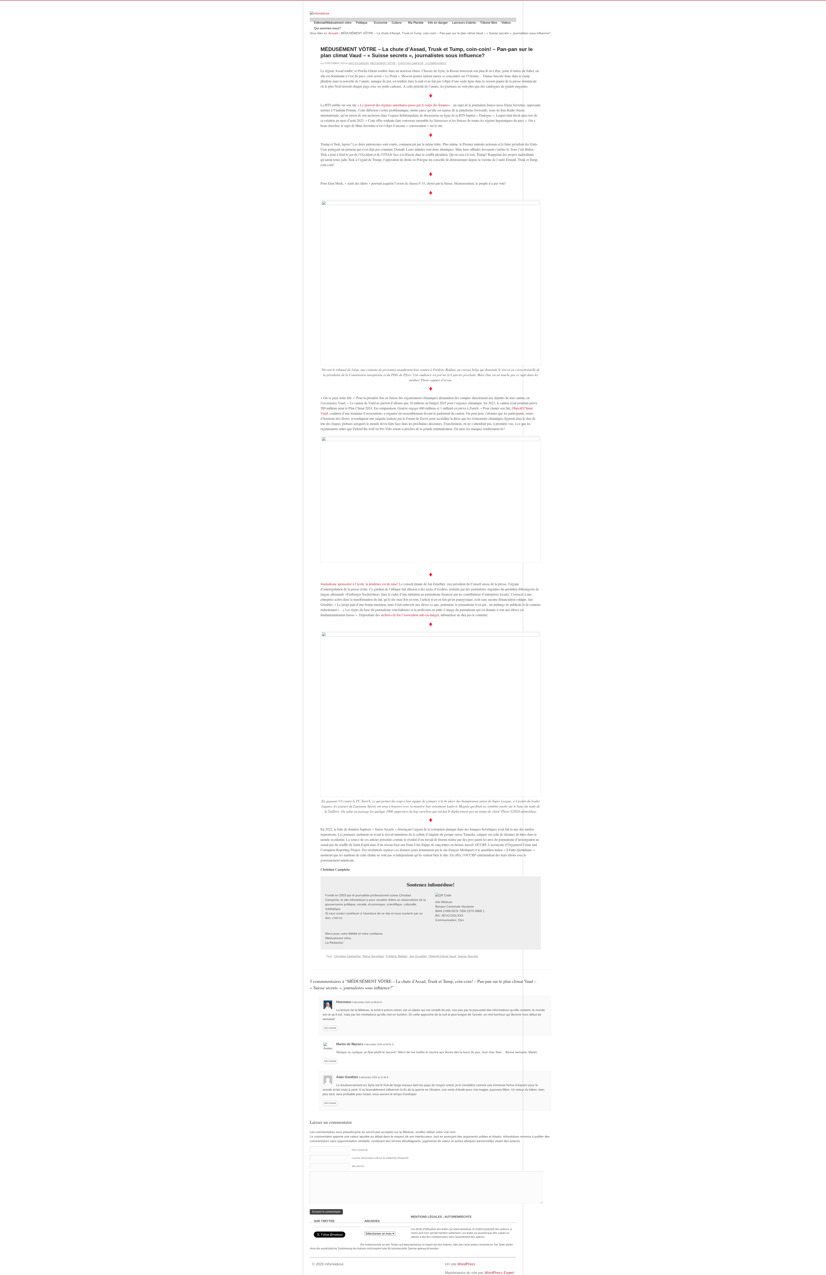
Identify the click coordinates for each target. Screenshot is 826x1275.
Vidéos (506, 22)
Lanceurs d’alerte (464, 22)
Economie (380, 22)
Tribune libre (488, 22)
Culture (396, 23)
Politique (360, 23)
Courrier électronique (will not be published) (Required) (380, 1158)
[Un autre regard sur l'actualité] (319, 13)
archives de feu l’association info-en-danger (410, 615)
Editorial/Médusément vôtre (332, 22)
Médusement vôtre (383, 63)
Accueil (333, 33)
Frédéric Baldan (396, 956)
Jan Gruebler (418, 956)
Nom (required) (360, 1149)
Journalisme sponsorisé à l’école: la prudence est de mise (359, 584)
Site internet (358, 1166)
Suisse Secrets (468, 956)
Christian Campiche (410, 63)
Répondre (330, 1028)
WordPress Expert (499, 1273)
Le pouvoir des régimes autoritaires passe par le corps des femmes (404, 105)
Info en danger (438, 22)
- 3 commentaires (435, 63)
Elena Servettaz (373, 956)
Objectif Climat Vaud (442, 956)
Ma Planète (416, 22)
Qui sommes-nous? (326, 28)
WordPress (466, 1264)
